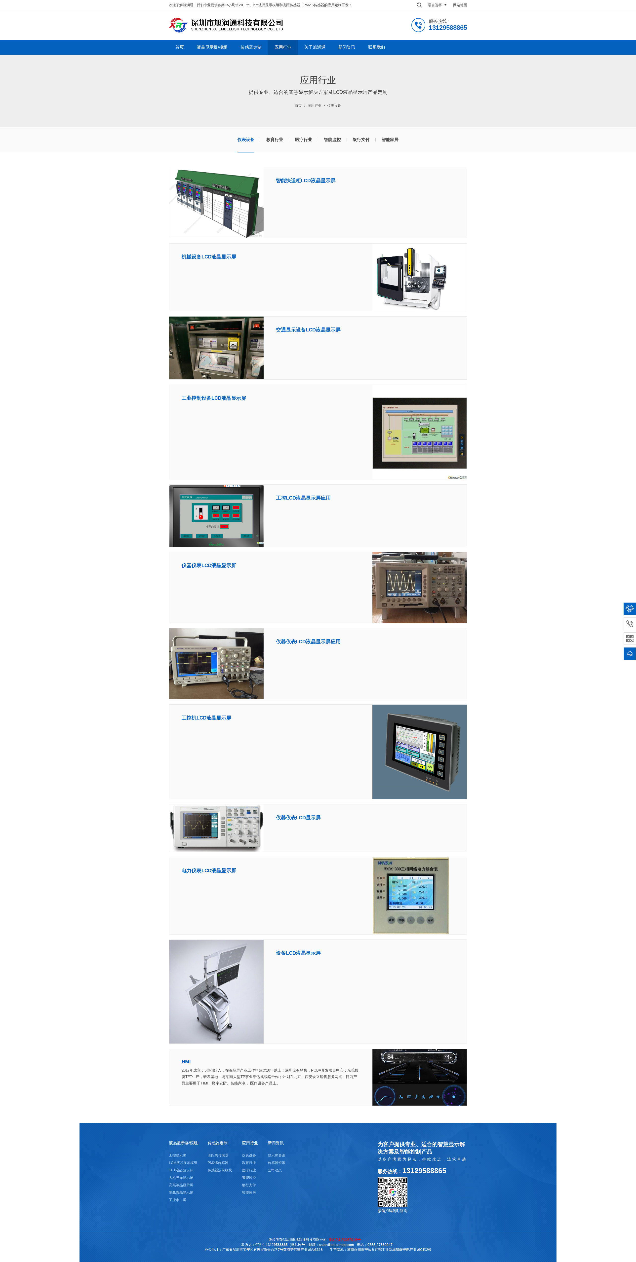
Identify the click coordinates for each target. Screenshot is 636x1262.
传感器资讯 (276, 1163)
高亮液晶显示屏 (181, 1185)
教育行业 (274, 139)
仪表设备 (334, 106)
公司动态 (275, 1170)
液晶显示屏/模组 (212, 47)
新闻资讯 (346, 47)
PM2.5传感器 (218, 1163)
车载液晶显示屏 (181, 1192)
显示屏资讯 (276, 1155)
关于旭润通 (314, 47)
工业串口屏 (177, 1200)
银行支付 (361, 139)
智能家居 (390, 139)
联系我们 (376, 47)
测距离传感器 (218, 1155)
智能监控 (332, 139)
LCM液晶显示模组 (183, 1163)
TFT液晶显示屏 (181, 1170)
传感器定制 (251, 47)
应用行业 (283, 47)
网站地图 (460, 5)
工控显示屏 (177, 1155)
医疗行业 (303, 139)
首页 (179, 47)
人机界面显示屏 (181, 1178)
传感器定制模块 (220, 1170)
